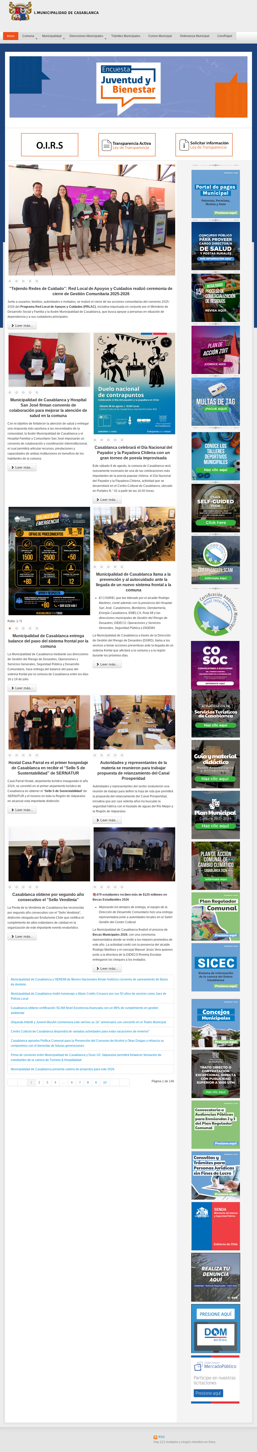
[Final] (125, 1082)
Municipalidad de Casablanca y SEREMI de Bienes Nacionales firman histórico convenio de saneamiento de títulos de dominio (89, 982)
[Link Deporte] (215, 456)
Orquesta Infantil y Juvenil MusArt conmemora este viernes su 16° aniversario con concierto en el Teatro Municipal (88, 1022)
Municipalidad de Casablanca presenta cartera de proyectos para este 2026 (62, 1069)
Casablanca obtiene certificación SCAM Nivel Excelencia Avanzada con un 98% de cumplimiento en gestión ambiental (84, 1010)
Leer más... (23, 325)
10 (105, 1082)
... (63, 1082)
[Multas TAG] (215, 401)
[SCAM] (215, 560)
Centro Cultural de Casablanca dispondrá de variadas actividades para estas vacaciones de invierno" (80, 1031)
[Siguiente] (115, 1082)
